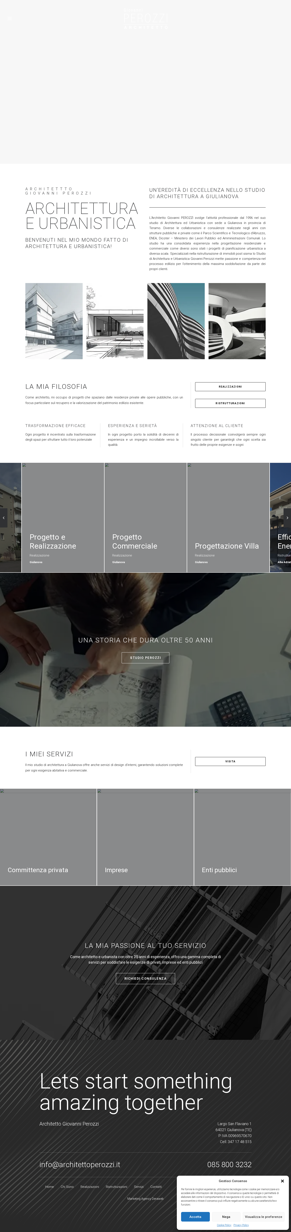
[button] (282, 1181)
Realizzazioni (230, 386)
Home (49, 1187)
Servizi (139, 1187)
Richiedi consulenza (145, 979)
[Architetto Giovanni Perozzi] (145, 18)
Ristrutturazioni (230, 403)
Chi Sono (67, 1187)
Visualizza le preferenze (263, 1217)
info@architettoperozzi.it (79, 1164)
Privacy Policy (241, 1225)
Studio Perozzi (145, 658)
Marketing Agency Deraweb (145, 1198)
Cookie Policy (224, 1225)
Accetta (195, 1217)
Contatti (156, 1187)
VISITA (230, 761)
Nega (226, 1217)
